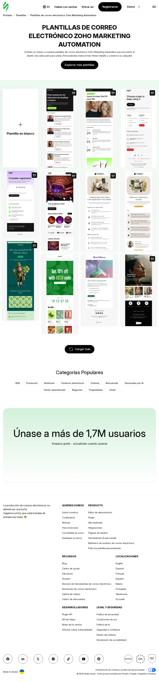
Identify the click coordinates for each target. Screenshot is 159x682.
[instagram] (53, 659)
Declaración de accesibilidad (111, 640)
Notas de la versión (72, 624)
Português (121, 589)
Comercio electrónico (72, 383)
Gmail (112, 390)
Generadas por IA (134, 383)
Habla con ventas (66, 7)
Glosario (66, 578)
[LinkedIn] (23, 659)
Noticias (66, 522)
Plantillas (21, 15)
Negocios (77, 390)
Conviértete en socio (73, 533)
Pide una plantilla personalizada (104, 548)
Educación (67, 573)
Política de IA (103, 624)
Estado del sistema (106, 635)
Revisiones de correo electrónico (79, 589)
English (119, 563)
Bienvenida (112, 383)
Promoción (32, 383)
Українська (121, 594)
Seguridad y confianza (108, 629)
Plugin (91, 517)
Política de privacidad (108, 614)
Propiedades (96, 390)
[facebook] (7, 659)
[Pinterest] (99, 659)
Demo (131, 6)
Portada (7, 15)
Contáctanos (68, 517)
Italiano (119, 584)
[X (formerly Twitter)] (38, 659)
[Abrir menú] (154, 7)
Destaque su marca (72, 538)
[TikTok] (68, 659)
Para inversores (70, 527)
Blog (64, 563)
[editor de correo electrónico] (6, 7)
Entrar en (88, 7)
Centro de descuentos (73, 599)
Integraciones (95, 527)
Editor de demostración (100, 512)
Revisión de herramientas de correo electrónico (86, 584)
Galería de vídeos (71, 594)
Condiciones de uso (107, 619)
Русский (120, 599)
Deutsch (120, 568)
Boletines (49, 383)
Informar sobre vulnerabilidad (77, 629)
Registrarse (110, 6)
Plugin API (67, 614)
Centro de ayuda (71, 568)
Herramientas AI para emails (102, 538)
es (48, 6)
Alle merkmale (95, 522)
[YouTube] (83, 659)
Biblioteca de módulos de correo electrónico (111, 543)
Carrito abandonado (55, 390)
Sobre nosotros (70, 512)
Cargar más (83, 349)
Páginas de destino (98, 533)
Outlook (95, 383)
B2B (18, 383)
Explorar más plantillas (79, 64)
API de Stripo (68, 619)
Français (120, 573)
